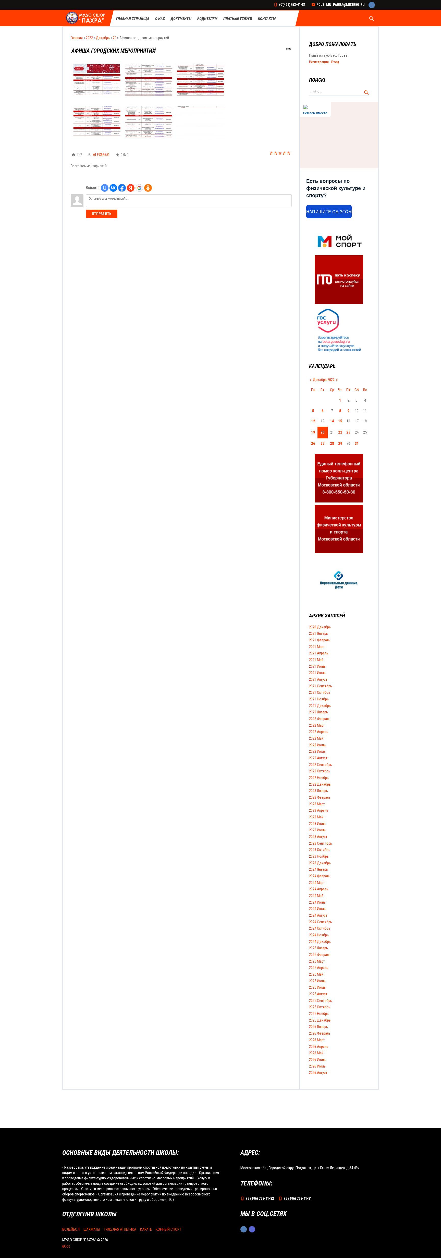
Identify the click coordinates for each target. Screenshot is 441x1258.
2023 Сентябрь (320, 843)
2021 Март (317, 646)
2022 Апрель (318, 731)
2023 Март (317, 804)
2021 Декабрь (320, 705)
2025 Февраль (319, 954)
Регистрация (319, 62)
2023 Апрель (318, 810)
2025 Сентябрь (320, 1000)
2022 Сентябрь (320, 764)
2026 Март (317, 1040)
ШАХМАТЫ (91, 1229)
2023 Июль (317, 830)
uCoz (66, 1246)
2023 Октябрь (319, 849)
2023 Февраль (319, 797)
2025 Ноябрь (319, 1013)
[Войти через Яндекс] (130, 188)
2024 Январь (318, 869)
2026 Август (318, 1072)
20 (114, 37)
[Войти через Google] (139, 188)
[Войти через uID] (104, 188)
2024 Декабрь (320, 941)
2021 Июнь (317, 666)
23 (348, 432)
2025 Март (317, 961)
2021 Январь (318, 633)
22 (340, 432)
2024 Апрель (318, 889)
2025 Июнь (317, 981)
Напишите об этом (329, 212)
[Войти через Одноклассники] (148, 188)
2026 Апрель (318, 1046)
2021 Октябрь (319, 692)
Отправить (102, 214)
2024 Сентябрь (320, 922)
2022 (89, 37)
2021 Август (318, 679)
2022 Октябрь (319, 771)
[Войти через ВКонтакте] (113, 188)
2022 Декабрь (320, 784)
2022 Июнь (317, 745)
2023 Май (316, 817)
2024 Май (316, 895)
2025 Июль (317, 987)
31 (357, 443)
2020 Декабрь (320, 627)
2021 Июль (317, 672)
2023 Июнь (317, 823)
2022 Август (318, 758)
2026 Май (316, 1053)
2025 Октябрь (319, 1007)
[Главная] (86, 18)
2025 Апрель (318, 967)
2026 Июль (317, 1066)
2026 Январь (318, 1026)
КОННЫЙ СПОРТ (168, 1229)
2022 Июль (317, 751)
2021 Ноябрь (319, 699)
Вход (335, 62)
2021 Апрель (318, 653)
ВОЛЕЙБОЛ (71, 1229)
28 (332, 443)
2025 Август (318, 994)
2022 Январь (318, 712)
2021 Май (316, 659)
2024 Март (317, 882)
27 (323, 443)
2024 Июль (317, 908)
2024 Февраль (319, 876)
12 (313, 421)
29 (340, 443)
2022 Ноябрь (319, 777)
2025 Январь (318, 948)
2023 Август (318, 836)
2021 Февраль (319, 640)
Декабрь (103, 37)
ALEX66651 (101, 154)
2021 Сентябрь (320, 686)
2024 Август (318, 915)
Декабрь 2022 (324, 379)
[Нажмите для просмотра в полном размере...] (96, 96)
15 (340, 421)
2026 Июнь (317, 1059)
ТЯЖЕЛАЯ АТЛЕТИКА (120, 1229)
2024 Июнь (317, 902)
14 (332, 421)
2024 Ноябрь (319, 935)
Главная (77, 37)
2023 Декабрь (320, 863)
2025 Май (316, 974)
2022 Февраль (319, 718)
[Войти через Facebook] (122, 188)
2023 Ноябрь (319, 856)
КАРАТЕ (146, 1229)
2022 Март (317, 725)
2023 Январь (318, 790)
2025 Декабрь (320, 1020)
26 (313, 443)
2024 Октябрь (319, 928)
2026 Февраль (319, 1033)
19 (313, 432)
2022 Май (316, 738)
